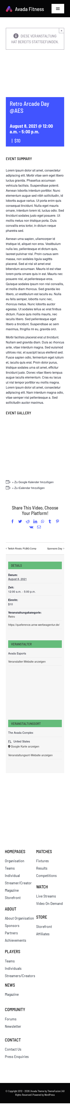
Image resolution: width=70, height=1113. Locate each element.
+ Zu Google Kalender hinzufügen (33, 482)
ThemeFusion (53, 1091)
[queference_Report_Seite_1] (19, 800)
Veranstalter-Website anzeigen (27, 661)
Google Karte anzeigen (25, 746)
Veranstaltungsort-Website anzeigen (30, 755)
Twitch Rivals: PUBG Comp (22, 548)
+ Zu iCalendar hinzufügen (28, 488)
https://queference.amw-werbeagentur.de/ (34, 625)
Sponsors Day (54, 548)
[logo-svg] (25, 8)
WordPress (49, 1094)
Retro (11, 616)
